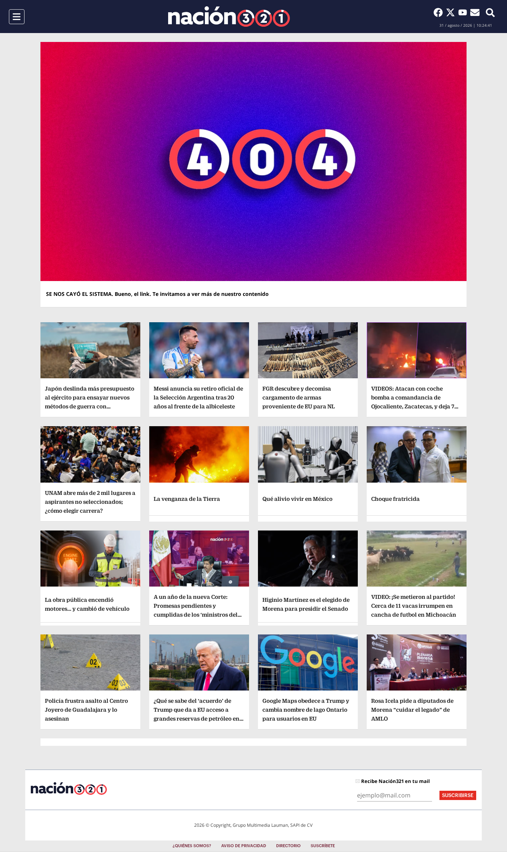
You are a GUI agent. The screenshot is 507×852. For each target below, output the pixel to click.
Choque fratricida (395, 499)
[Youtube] (464, 12)
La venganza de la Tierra (187, 499)
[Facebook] (440, 12)
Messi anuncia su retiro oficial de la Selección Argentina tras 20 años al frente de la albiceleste (198, 397)
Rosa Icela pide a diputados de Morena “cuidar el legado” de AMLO (412, 710)
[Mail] (475, 12)
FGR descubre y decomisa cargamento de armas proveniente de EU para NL (298, 397)
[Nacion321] (229, 16)
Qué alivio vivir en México (297, 499)
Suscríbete (323, 846)
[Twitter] (452, 12)
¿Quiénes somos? (192, 846)
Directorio (288, 846)
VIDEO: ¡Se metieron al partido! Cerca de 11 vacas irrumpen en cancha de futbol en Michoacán (413, 606)
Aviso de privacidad (243, 846)
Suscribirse (458, 795)
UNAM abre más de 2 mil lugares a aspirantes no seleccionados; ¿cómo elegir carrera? (90, 502)
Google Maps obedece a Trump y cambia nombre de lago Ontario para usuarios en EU (305, 710)
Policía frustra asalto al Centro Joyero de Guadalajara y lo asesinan (86, 710)
